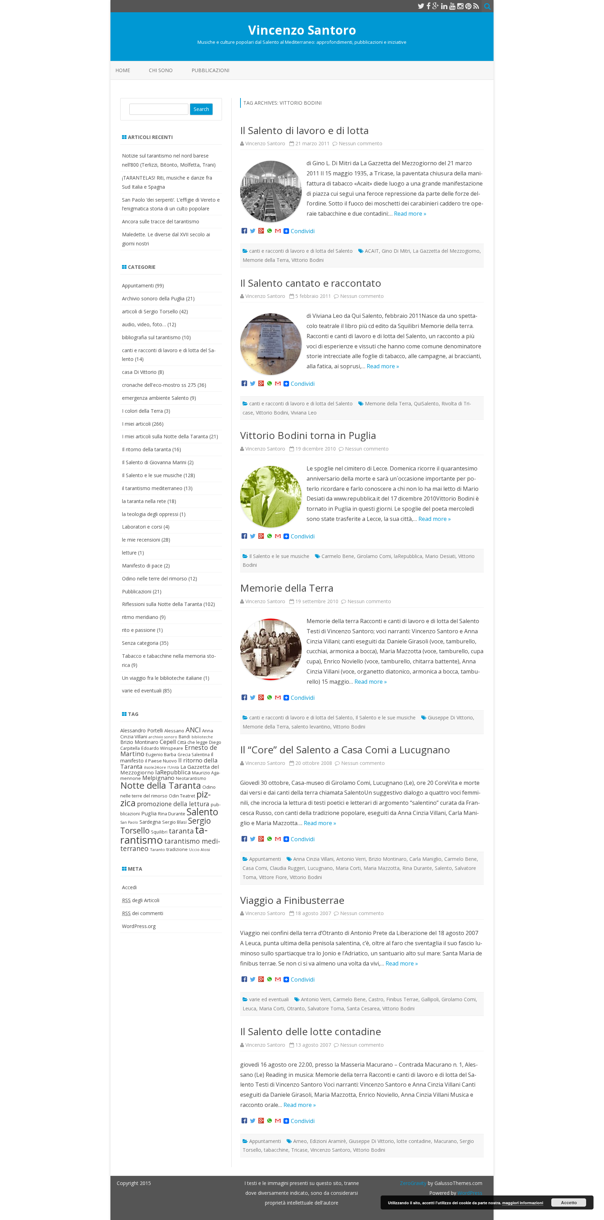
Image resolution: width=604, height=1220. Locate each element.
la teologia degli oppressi (150, 514)
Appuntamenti (265, 859)
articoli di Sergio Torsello (150, 311)
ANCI (193, 729)
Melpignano (158, 778)
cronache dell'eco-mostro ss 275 (159, 385)
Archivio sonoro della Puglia (153, 298)
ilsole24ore (155, 767)
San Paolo (129, 822)
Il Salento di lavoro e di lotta (304, 130)
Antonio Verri (351, 859)
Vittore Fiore (273, 877)
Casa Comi (255, 868)
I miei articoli (136, 423)
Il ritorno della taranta (146, 449)
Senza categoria (140, 643)
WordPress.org (139, 926)
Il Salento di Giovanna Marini (154, 462)
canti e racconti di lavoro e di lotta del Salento (301, 251)
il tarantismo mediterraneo (152, 488)
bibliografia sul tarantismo (151, 337)
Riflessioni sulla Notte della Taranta (162, 604)
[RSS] (476, 6)
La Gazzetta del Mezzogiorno (446, 251)
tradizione (177, 849)
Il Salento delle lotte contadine (310, 1031)
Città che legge (192, 742)
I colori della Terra (142, 410)
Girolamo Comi (374, 556)
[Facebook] (428, 6)
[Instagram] (460, 6)
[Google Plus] (435, 6)
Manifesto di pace (142, 565)
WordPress (469, 1193)
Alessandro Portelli (141, 730)
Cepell (168, 742)
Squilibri (159, 832)
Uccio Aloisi (199, 849)
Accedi (129, 887)
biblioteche (202, 736)
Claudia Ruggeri (287, 868)
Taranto (157, 849)
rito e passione (139, 630)
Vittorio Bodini (308, 260)
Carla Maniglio (425, 859)
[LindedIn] (444, 6)
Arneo (300, 1141)
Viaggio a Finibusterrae (292, 900)
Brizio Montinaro (387, 859)
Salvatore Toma (326, 1008)
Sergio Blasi (174, 822)
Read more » (410, 213)
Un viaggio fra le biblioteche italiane (162, 678)
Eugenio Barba (161, 754)
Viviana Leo (304, 412)
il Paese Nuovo (161, 761)
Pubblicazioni (210, 70)
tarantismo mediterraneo (170, 845)
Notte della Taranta (160, 785)
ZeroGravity (413, 1183)
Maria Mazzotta (382, 868)
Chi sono (161, 70)
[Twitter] (421, 6)
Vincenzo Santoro (302, 30)
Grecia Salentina (194, 755)
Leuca (249, 1008)
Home (122, 70)
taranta (181, 831)
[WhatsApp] (269, 231)
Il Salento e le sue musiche (279, 556)
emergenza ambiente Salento (155, 398)
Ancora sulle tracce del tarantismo (160, 221)
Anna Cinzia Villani (313, 859)
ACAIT (372, 251)
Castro (375, 999)
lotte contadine (414, 1141)
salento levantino (311, 726)
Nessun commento (360, 143)
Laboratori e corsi (142, 526)
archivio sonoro (163, 736)
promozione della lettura (173, 804)
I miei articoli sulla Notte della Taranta (165, 436)
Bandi (184, 737)
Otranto (296, 1008)
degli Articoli (140, 900)
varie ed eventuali (269, 999)
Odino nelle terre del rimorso (154, 578)
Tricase (299, 1149)
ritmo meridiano (140, 617)
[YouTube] (452, 6)
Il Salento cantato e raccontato (310, 283)
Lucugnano (320, 868)
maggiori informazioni (522, 1202)
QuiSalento (426, 403)
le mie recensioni (141, 539)
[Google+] (261, 231)
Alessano (174, 730)
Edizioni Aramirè (328, 1141)
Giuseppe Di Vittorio (450, 717)
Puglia (149, 813)
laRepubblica (408, 556)
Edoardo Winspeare (162, 748)
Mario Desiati (440, 556)
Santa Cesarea (363, 1008)
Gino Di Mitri (396, 251)
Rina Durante (417, 868)
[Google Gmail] (278, 231)
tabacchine (276, 1149)
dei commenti (142, 913)
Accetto (569, 1202)
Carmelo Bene (338, 556)
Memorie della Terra (266, 260)
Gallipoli (430, 999)
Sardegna (150, 821)
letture (129, 552)
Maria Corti (348, 868)
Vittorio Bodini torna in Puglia (308, 435)
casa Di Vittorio (139, 372)
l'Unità (173, 767)
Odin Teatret (182, 796)
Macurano (445, 1141)
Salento (443, 868)
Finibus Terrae (402, 999)
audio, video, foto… (144, 324)
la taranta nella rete (144, 501)
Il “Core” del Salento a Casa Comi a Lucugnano (345, 749)
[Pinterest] (468, 6)
